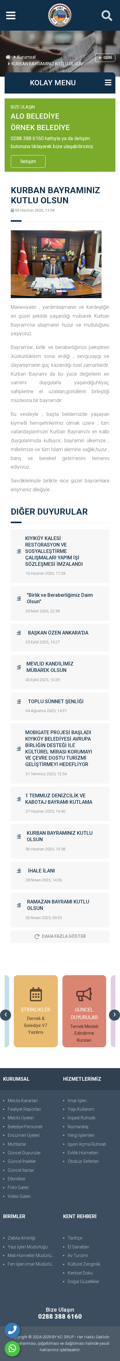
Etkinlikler (17, 1178)
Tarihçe (75, 1238)
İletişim (28, 161)
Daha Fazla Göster (64, 936)
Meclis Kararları (23, 1100)
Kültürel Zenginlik (84, 1264)
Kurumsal (26, 57)
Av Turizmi (78, 1255)
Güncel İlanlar (21, 1170)
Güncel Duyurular (24, 1152)
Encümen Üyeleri (24, 1135)
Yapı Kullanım (81, 1109)
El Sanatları (78, 1246)
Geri (107, 57)
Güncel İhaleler (22, 1161)
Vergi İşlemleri (81, 1135)
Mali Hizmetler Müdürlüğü (32, 1255)
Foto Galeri (18, 1187)
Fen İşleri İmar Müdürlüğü (32, 1264)
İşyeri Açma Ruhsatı (87, 1144)
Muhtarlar (17, 1144)
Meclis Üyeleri (21, 1117)
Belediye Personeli (25, 1126)
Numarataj (78, 1126)
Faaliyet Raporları (24, 1109)
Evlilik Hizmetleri (83, 1152)
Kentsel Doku (80, 1273)
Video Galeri (19, 1196)
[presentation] (5, 1015)
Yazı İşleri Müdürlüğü (28, 1246)
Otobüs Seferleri (83, 1161)
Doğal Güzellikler (83, 1281)
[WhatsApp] (12, 1348)
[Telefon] (12, 1330)
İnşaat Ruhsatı (81, 1117)
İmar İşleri (77, 1100)
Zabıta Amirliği (21, 1238)
